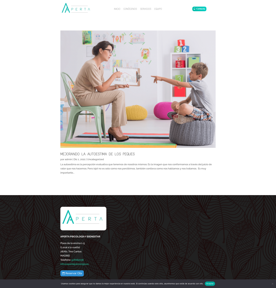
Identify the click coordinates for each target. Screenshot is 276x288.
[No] (272, 283)
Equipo (158, 9)
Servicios (145, 9)
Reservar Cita (74, 273)
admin (68, 159)
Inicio (117, 9)
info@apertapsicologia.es (74, 264)
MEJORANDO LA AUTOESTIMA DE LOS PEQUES (97, 154)
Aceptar (210, 283)
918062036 (77, 259)
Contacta (200, 9)
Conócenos (130, 9)
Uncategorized (95, 159)
